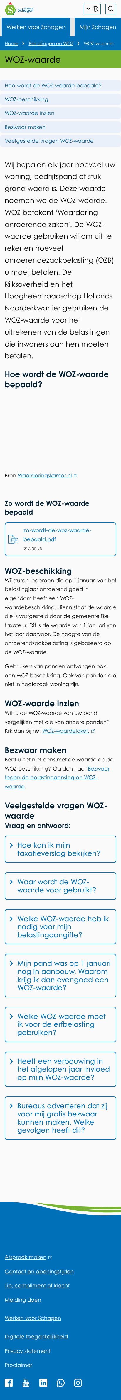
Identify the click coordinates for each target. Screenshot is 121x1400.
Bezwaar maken (25, 127)
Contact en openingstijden (39, 1271)
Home (11, 43)
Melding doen (23, 1300)
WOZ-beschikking (26, 99)
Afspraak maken (27, 1257)
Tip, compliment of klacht (37, 1285)
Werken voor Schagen (35, 26)
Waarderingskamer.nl (46, 475)
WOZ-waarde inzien (29, 113)
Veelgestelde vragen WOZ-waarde (49, 141)
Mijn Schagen (98, 26)
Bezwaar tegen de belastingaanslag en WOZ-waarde (57, 777)
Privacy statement (28, 1351)
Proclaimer (18, 1365)
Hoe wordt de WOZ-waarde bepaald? (53, 85)
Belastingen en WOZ (51, 43)
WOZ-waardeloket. (67, 730)
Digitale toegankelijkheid (36, 1336)
